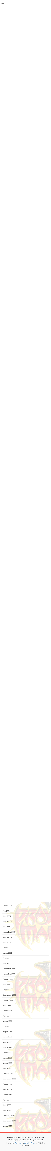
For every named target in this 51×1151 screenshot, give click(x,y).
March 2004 (7, 937)
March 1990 (7, 1053)
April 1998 (7, 1005)
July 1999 (6, 984)
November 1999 (9, 974)
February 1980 (8, 1116)
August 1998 (8, 1000)
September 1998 (9, 995)
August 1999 (8, 979)
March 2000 (7, 963)
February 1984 (8, 1074)
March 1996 (7, 1021)
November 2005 (9, 932)
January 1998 (8, 1016)
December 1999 (9, 969)
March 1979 (7, 1126)
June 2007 (7, 916)
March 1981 (7, 1095)
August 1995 (8, 1032)
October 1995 (8, 1026)
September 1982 (9, 1079)
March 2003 (7, 948)
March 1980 (7, 1110)
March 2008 (7, 906)
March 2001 (7, 953)
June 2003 (7, 942)
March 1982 (7, 1089)
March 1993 (7, 1042)
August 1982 (8, 1084)
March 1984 (7, 1068)
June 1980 (7, 1105)
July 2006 (6, 927)
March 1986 (7, 1058)
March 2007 (7, 921)
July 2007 (6, 911)
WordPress (18, 1143)
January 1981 (8, 1100)
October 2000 (8, 958)
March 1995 (7, 1037)
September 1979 (9, 1121)
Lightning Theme (29, 1143)
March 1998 (7, 1011)
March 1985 (7, 1063)
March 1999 (7, 990)
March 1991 (7, 1047)
